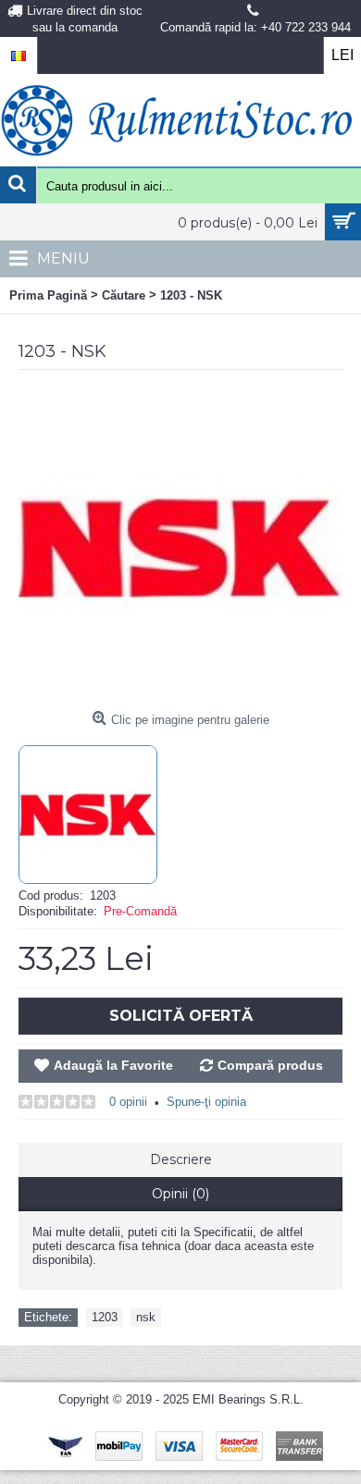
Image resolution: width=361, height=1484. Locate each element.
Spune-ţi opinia (206, 1102)
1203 (105, 1317)
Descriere (181, 1159)
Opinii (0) (180, 1193)
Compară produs (270, 1065)
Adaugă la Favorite (113, 1065)
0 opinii (128, 1102)
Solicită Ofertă (181, 1015)
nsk (146, 1317)
